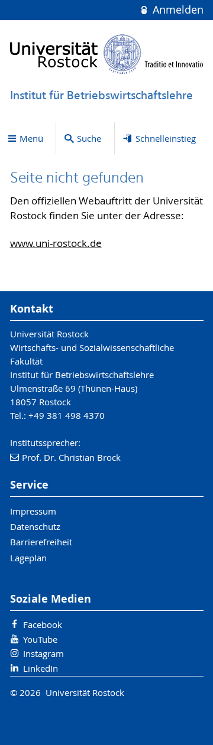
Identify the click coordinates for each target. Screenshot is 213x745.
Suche (89, 138)
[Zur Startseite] (107, 54)
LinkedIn (40, 668)
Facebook (42, 624)
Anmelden (176, 10)
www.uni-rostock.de (56, 243)
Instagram (43, 653)
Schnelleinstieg (165, 138)
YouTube (40, 639)
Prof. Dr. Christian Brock (71, 457)
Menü (31, 138)
